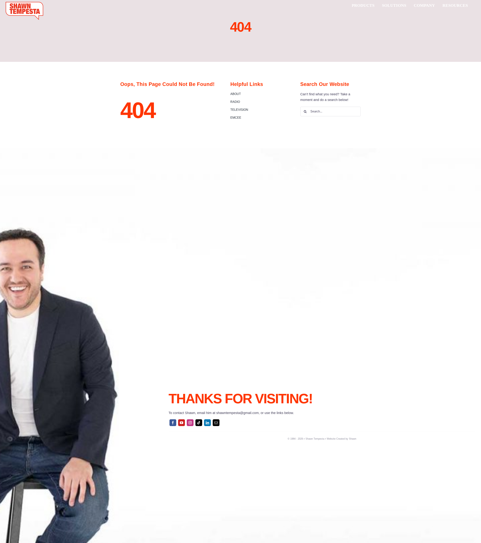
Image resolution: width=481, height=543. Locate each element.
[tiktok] (198, 422)
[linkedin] (207, 422)
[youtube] (181, 422)
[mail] (216, 422)
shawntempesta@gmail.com (237, 413)
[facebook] (172, 422)
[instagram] (190, 422)
